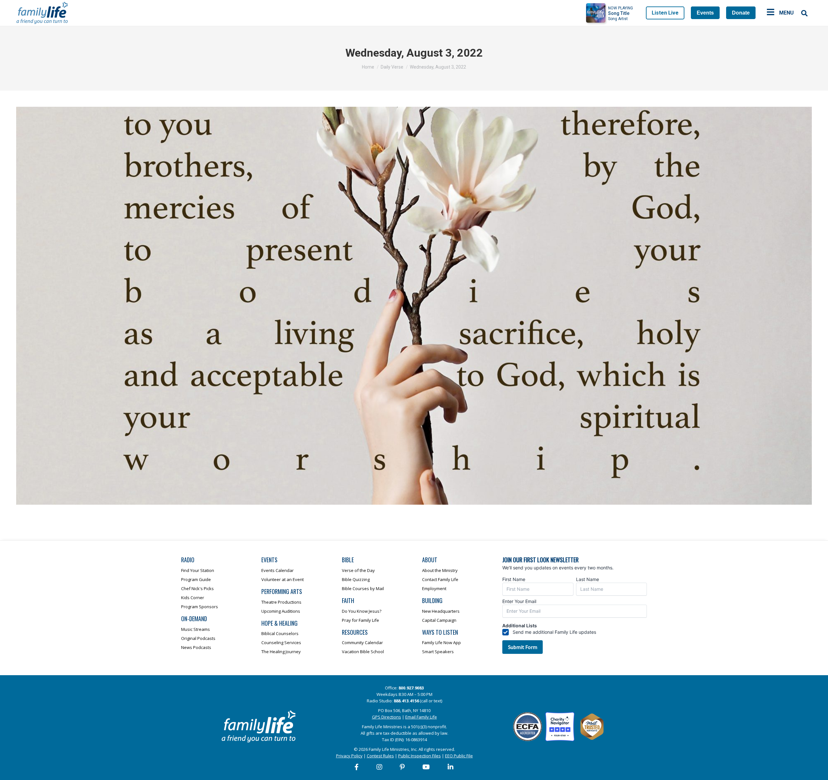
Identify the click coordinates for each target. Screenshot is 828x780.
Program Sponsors (199, 607)
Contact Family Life (440, 579)
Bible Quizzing (356, 579)
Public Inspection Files (419, 756)
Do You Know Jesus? (361, 611)
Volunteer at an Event (282, 579)
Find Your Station (197, 570)
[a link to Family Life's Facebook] (356, 767)
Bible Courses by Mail (363, 588)
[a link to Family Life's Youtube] (426, 767)
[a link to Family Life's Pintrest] (402, 767)
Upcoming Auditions (280, 611)
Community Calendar (362, 642)
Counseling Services (281, 642)
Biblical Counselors (280, 633)
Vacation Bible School (363, 651)
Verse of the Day (358, 570)
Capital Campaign (439, 620)
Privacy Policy (349, 756)
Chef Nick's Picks (197, 588)
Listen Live (665, 13)
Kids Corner (192, 597)
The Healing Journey (281, 651)
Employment (434, 588)
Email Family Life (421, 717)
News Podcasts (196, 647)
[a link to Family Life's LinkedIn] (451, 767)
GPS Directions (386, 717)
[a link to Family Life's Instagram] (379, 767)
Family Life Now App (441, 642)
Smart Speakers (438, 651)
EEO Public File (459, 756)
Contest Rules (380, 756)
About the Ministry (440, 570)
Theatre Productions (281, 602)
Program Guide (196, 579)
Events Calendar (277, 570)
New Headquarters (441, 611)
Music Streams (195, 629)
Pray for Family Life (360, 620)
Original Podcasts (198, 638)
